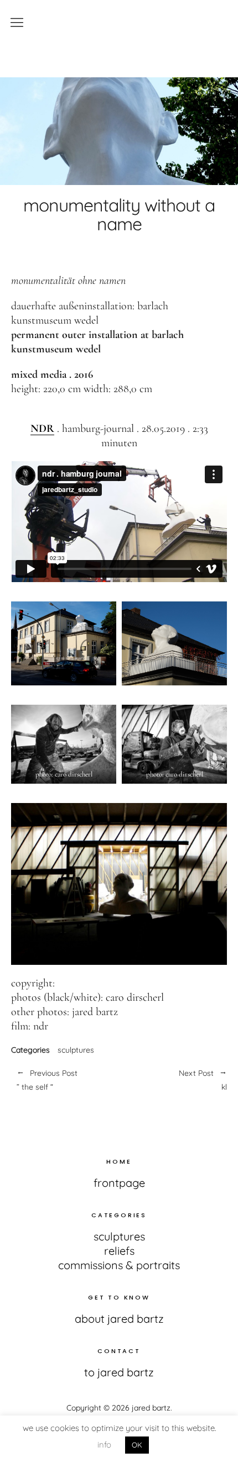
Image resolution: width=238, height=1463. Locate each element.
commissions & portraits (119, 1265)
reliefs (119, 1251)
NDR (42, 428)
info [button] (104, 1444)
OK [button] (137, 1444)
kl (173, 1080)
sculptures (76, 1050)
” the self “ (47, 1080)
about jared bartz (119, 1318)
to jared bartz (119, 1372)
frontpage (119, 1183)
